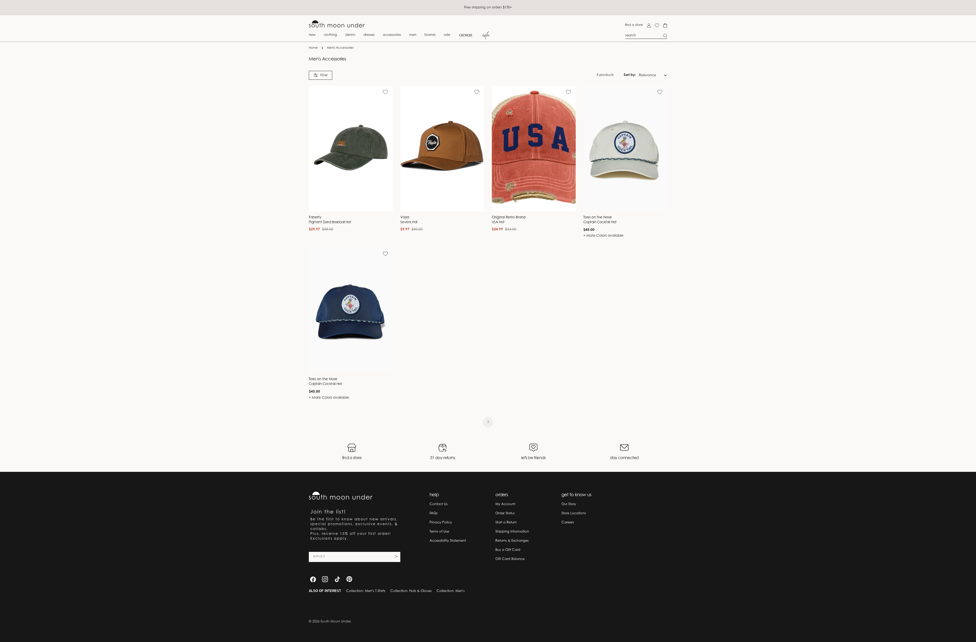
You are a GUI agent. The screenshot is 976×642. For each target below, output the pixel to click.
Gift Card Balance (510, 559)
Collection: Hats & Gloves (411, 591)
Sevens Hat (409, 222)
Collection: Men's (451, 591)
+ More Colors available (603, 236)
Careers (567, 522)
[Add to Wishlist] (385, 92)
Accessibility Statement (448, 540)
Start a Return (506, 522)
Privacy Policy (441, 522)
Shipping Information (512, 531)
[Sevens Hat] (442, 149)
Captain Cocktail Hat (599, 222)
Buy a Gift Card (507, 550)
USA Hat (498, 222)
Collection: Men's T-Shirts (365, 591)
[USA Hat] (534, 149)
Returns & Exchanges (512, 540)
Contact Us (439, 504)
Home (313, 48)
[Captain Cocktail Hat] (625, 149)
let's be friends (533, 458)
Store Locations (573, 513)
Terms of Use (439, 531)
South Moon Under (335, 621)
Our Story (568, 504)
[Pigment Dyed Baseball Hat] (351, 149)
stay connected (624, 458)
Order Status (505, 513)
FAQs (433, 513)
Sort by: (630, 75)
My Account (505, 504)
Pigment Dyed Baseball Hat (330, 222)
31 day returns (442, 458)
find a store (634, 25)
